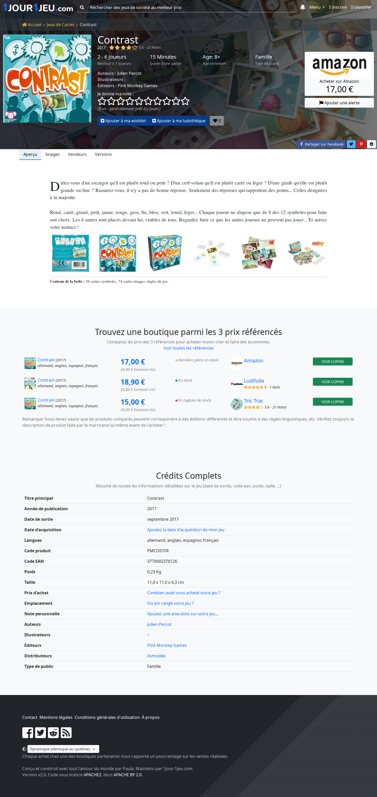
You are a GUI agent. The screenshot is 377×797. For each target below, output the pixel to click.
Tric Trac (254, 400)
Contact (29, 717)
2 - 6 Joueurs (111, 57)
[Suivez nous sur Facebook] (27, 736)
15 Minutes (163, 57)
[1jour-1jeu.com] (38, 7)
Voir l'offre (333, 361)
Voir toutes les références (189, 348)
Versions (103, 154)
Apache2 (92, 775)
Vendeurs (77, 154)
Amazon (253, 360)
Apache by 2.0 (128, 775)
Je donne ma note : (115, 94)
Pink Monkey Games (137, 85)
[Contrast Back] (70, 253)
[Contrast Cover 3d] (164, 253)
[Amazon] (237, 364)
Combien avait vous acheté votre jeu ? (183, 593)
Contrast (117, 40)
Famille (263, 57)
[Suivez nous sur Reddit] (53, 736)
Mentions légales (56, 717)
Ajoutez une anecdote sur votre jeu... (182, 614)
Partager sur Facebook (323, 144)
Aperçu (30, 154)
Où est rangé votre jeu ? (170, 603)
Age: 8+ (211, 57)
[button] (302, 7)
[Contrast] (47, 80)
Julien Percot (129, 73)
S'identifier (361, 7)
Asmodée (156, 656)
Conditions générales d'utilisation (107, 717)
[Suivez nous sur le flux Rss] (66, 736)
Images (52, 154)
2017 (101, 47)
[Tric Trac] (237, 405)
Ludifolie (254, 380)
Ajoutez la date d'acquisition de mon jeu (185, 530)
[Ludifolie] (237, 385)
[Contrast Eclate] (212, 253)
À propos (151, 717)
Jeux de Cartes (60, 24)
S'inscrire (338, 7)
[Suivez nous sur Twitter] (40, 736)
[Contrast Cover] (117, 253)
